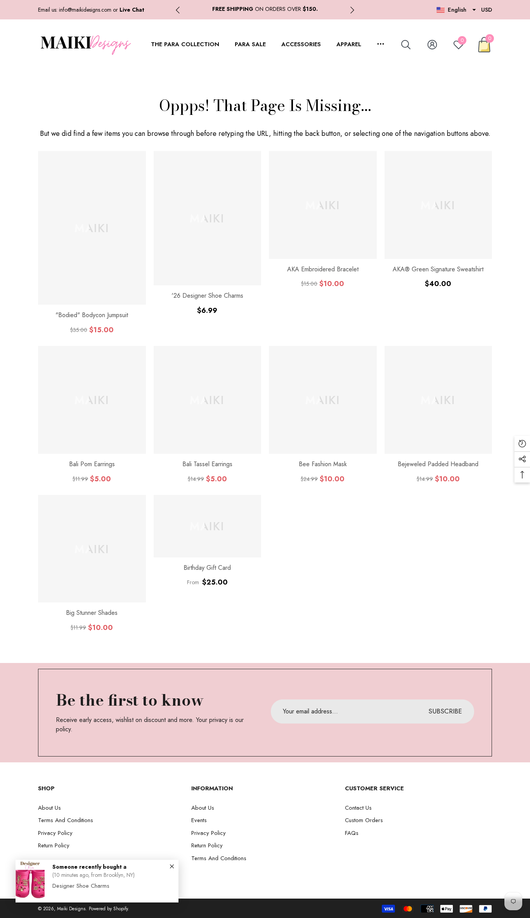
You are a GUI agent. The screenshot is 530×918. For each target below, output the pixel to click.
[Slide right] (352, 10)
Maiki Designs (71, 908)
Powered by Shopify (108, 908)
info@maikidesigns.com (85, 10)
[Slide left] (178, 10)
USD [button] (486, 9)
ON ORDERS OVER (265, 9)
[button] (132, 10)
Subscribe (445, 711)
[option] (265, 9)
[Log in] (432, 44)
